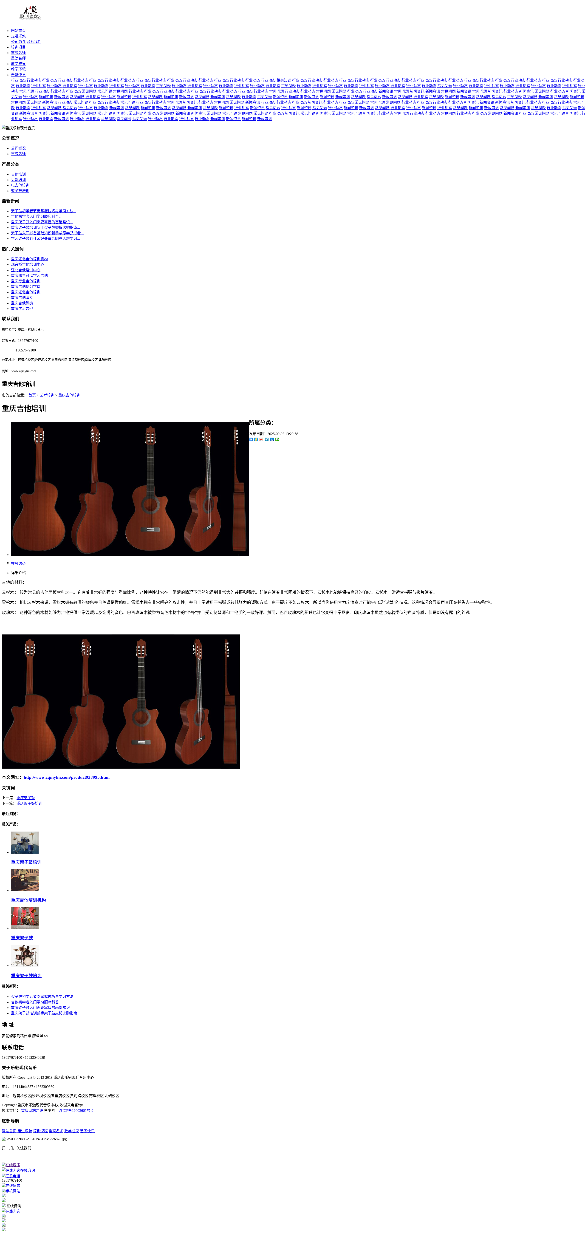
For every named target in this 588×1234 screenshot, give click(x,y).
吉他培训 (18, 174)
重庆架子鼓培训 (29, 803)
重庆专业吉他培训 (25, 281)
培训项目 (18, 47)
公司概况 (18, 148)
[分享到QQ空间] (256, 439)
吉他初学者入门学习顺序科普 (35, 1002)
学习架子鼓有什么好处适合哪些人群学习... (45, 239)
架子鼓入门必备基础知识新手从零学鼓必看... (47, 233)
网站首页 (18, 31)
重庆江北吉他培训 (25, 292)
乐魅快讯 (18, 75)
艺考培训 (47, 395)
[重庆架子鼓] (25, 928)
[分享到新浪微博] (261, 439)
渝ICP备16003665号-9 (76, 1110)
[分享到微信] (277, 439)
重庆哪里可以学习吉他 (29, 275)
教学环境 (18, 69)
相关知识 (284, 80)
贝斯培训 (18, 180)
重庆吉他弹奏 (22, 303)
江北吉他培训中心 (25, 270)
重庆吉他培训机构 (28, 900)
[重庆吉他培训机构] (25, 890)
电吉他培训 (20, 185)
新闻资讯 (386, 91)
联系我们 (34, 42)
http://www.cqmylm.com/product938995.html (67, 777)
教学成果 (18, 64)
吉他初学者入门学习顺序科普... (36, 216)
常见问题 (163, 86)
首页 (32, 395)
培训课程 (40, 1131)
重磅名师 (18, 53)
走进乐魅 (18, 36)
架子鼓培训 (20, 191)
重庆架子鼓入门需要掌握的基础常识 (40, 1008)
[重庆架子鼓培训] (25, 852)
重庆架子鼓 (26, 798)
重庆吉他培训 (69, 395)
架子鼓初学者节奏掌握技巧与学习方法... (43, 211)
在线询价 (18, 564)
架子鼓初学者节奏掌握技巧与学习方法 (42, 997)
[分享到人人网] (272, 439)
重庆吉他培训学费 (25, 287)
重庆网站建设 (32, 1110)
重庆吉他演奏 (22, 298)
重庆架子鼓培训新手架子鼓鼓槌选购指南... (45, 227)
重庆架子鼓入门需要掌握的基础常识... (42, 222)
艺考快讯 (87, 1131)
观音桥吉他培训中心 (27, 264)
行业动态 (18, 80)
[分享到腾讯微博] (267, 439)
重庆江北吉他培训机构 (29, 259)
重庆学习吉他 (22, 309)
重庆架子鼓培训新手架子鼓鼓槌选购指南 (44, 1013)
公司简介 (18, 42)
